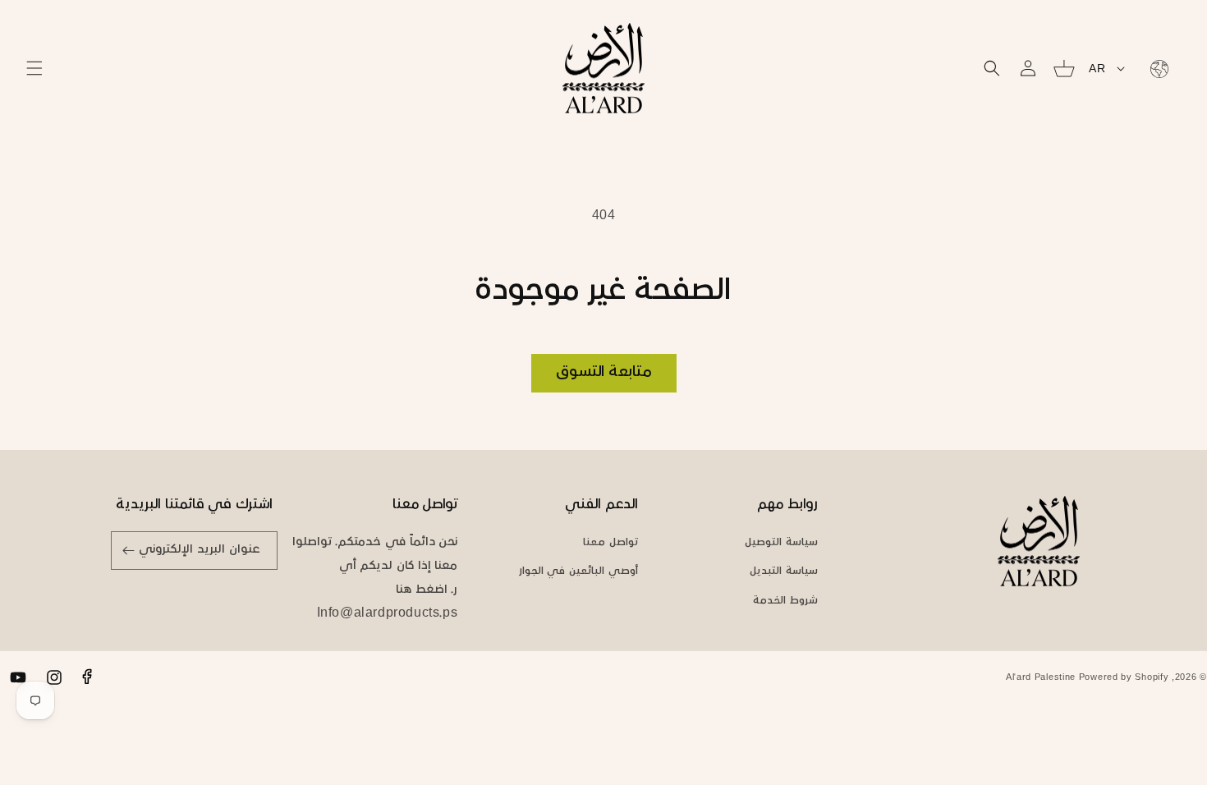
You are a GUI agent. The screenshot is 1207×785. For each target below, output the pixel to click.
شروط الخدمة (785, 601)
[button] (34, 68)
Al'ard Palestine (1041, 677)
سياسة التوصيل (781, 543)
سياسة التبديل (784, 571)
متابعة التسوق (604, 373)
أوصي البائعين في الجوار (578, 571)
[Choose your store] (1156, 68)
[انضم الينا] (129, 550)
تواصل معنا (610, 543)
